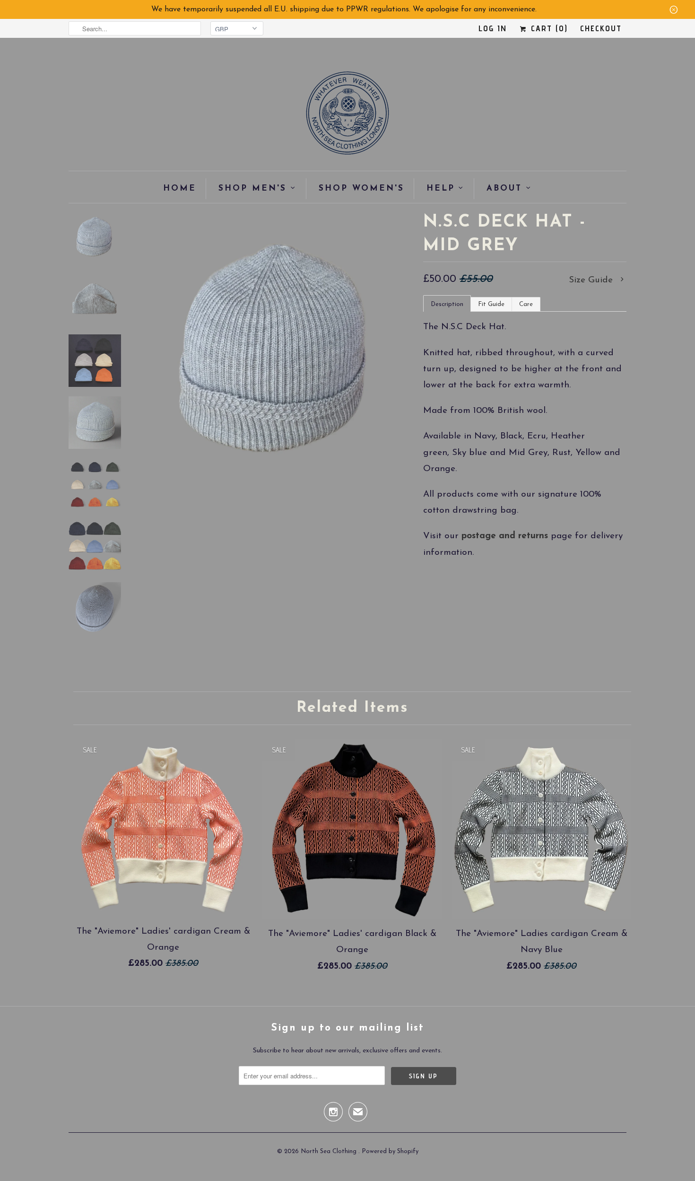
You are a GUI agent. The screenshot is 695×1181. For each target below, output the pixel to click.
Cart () (548, 28)
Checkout (601, 28)
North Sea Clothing (329, 1151)
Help (440, 188)
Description (447, 304)
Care (526, 304)
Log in (492, 28)
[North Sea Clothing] (347, 116)
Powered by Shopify (390, 1151)
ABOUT (504, 188)
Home (179, 188)
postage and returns (504, 536)
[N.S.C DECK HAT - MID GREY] (276, 348)
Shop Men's (252, 188)
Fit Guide (491, 304)
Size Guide (592, 280)
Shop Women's (361, 188)
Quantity (437, 639)
